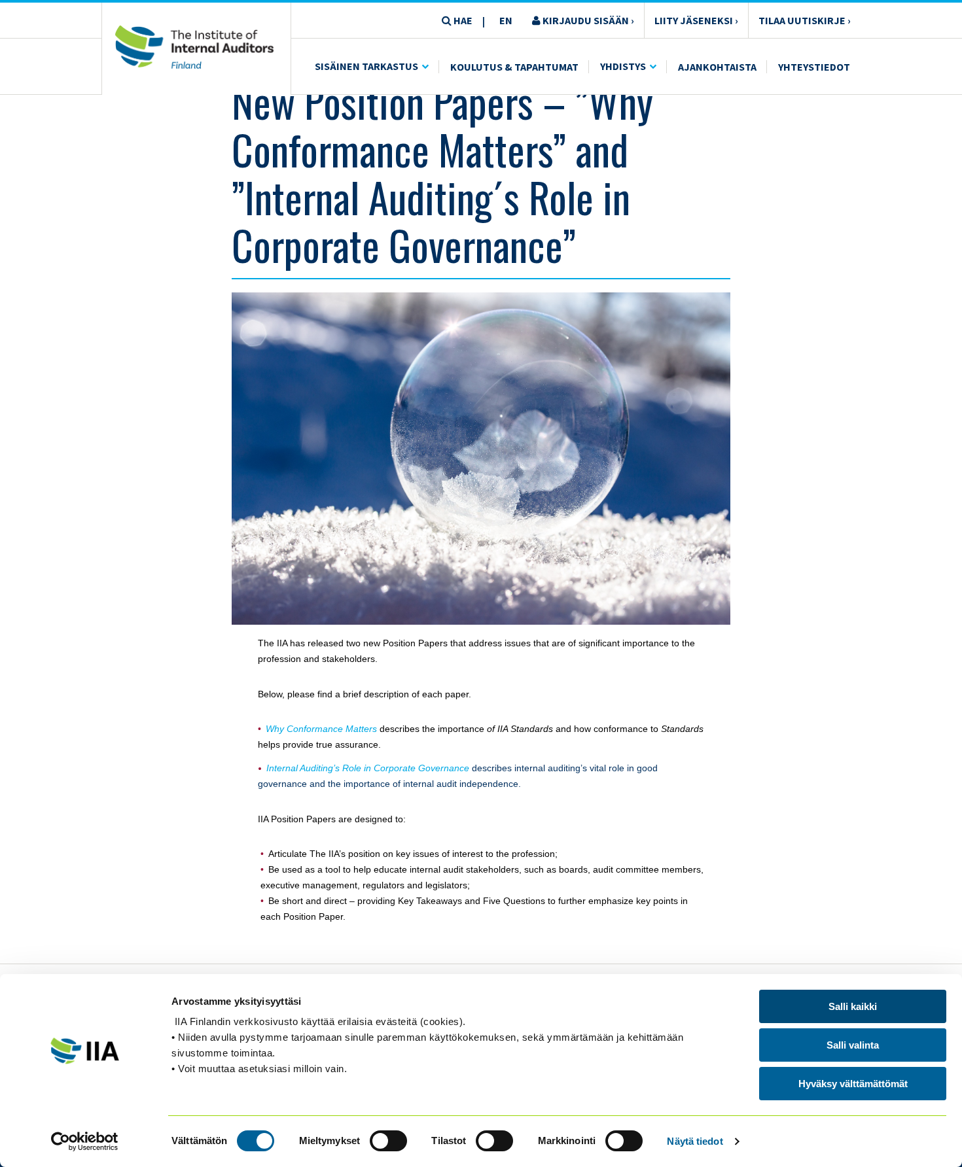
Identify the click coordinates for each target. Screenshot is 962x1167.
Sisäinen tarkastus (366, 66)
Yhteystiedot (814, 66)
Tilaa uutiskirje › (804, 20)
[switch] (388, 1140)
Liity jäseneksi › (696, 20)
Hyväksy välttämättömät (853, 1083)
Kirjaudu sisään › (587, 20)
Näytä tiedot (694, 1141)
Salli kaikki (852, 1006)
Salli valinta (853, 1045)
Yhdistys (623, 66)
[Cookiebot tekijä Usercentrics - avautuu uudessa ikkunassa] (84, 1141)
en (505, 20)
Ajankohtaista (717, 66)
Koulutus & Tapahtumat (514, 66)
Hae (462, 20)
